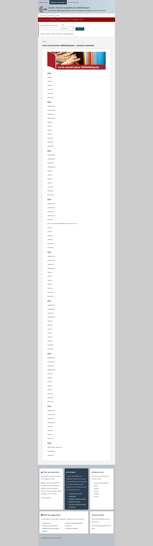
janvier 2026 (50, 97)
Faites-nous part (71, 519)
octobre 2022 (51, 264)
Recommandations (63, 19)
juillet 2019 (50, 430)
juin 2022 (50, 276)
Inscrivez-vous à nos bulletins (101, 483)
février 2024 (50, 190)
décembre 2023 (51, 203)
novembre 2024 (51, 158)
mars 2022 (50, 288)
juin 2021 (50, 329)
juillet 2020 (50, 377)
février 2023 (50, 243)
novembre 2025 (51, 110)
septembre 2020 (51, 369)
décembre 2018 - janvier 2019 (55, 447)
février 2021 (50, 344)
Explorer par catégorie (56, 33)
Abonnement (43, 15)
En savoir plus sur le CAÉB (75, 493)
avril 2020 (50, 389)
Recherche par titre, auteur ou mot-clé (48, 25)
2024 (49, 151)
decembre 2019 (51, 410)
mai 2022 (50, 280)
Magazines (54, 19)
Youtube (96, 496)
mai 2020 (50, 385)
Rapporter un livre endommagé (49, 525)
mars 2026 (50, 89)
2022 (49, 252)
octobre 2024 (51, 162)
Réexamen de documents (72, 528)
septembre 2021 (51, 317)
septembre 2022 (51, 268)
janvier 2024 (50, 194)
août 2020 (50, 373)
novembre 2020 (51, 361)
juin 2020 (50, 381)
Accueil (41, 19)
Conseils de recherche (68, 33)
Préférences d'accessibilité (57, 2)
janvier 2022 (50, 296)
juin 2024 (50, 174)
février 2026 (50, 93)
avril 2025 (50, 134)
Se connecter (51, 15)
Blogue (96, 485)
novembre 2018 (51, 451)
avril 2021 (50, 337)
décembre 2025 (51, 106)
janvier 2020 (50, 401)
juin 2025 (50, 126)
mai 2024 (50, 178)
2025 (49, 102)
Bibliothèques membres (74, 501)
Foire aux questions (46, 497)
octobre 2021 (51, 313)
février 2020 (50, 397)
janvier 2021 (50, 348)
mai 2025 (50, 130)
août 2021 (50, 321)
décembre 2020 (51, 357)
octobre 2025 (51, 114)
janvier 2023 (50, 247)
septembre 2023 (51, 215)
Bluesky (96, 491)
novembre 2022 (51, 260)
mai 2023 (50, 231)
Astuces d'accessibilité (73, 2)
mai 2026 (50, 81)
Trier (63, 24)
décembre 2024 (51, 154)
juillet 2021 (50, 325)
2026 (49, 73)
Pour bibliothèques (74, 19)
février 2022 (50, 292)
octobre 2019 (51, 418)
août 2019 (50, 426)
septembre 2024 (51, 166)
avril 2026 (50, 85)
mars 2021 (50, 341)
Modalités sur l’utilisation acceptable (77, 499)
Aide (82, 19)
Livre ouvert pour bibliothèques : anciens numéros (68, 45)
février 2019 (50, 438)
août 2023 (50, 219)
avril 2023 (50, 235)
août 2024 (50, 170)
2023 (49, 200)
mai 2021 (50, 333)
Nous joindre (102, 525)
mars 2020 (50, 393)
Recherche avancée (45, 33)
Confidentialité (72, 496)
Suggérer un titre (46, 523)
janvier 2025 (50, 146)
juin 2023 (50, 227)
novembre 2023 (51, 207)
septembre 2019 (51, 422)
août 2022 (50, 272)
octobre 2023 (51, 211)
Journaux (47, 19)
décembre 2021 (51, 305)
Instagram (96, 493)
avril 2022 (50, 284)
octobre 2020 (51, 365)
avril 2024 (50, 182)
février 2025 (50, 142)
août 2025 (50, 122)
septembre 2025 (51, 118)
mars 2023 (50, 239)
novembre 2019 (51, 414)
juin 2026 (50, 77)
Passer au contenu (43, 2)
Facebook (96, 488)
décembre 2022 (51, 256)
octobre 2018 (51, 455)
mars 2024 (50, 186)
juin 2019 (50, 434)
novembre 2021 (51, 309)
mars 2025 (50, 138)
